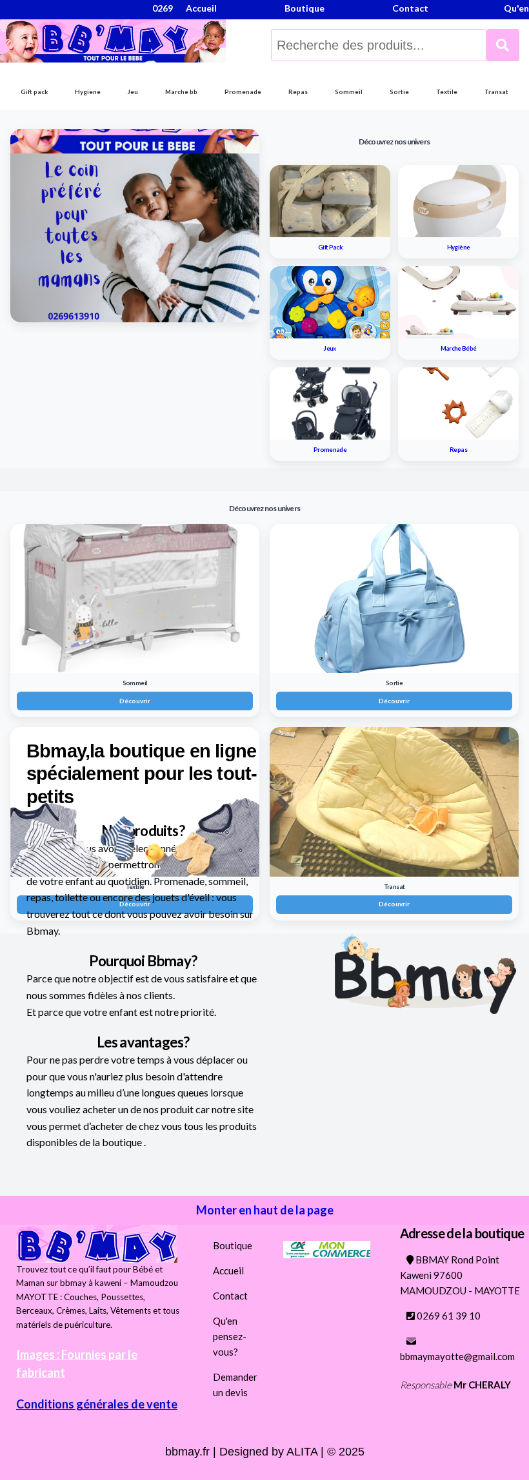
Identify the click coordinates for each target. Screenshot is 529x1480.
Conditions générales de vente (96, 1404)
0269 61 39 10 (448, 1315)
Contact (230, 1295)
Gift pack (34, 91)
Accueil (228, 1270)
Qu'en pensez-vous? (229, 1336)
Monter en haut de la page (265, 1210)
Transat (496, 91)
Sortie (399, 91)
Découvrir (134, 701)
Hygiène (458, 247)
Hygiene (88, 91)
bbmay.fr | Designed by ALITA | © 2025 (264, 1451)
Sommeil (349, 91)
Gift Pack (330, 247)
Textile (446, 91)
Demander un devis (235, 1384)
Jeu (133, 91)
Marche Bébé (459, 348)
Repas (298, 91)
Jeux (329, 348)
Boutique (232, 1245)
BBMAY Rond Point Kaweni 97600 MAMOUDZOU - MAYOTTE (460, 1275)
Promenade (243, 91)
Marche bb (181, 91)
